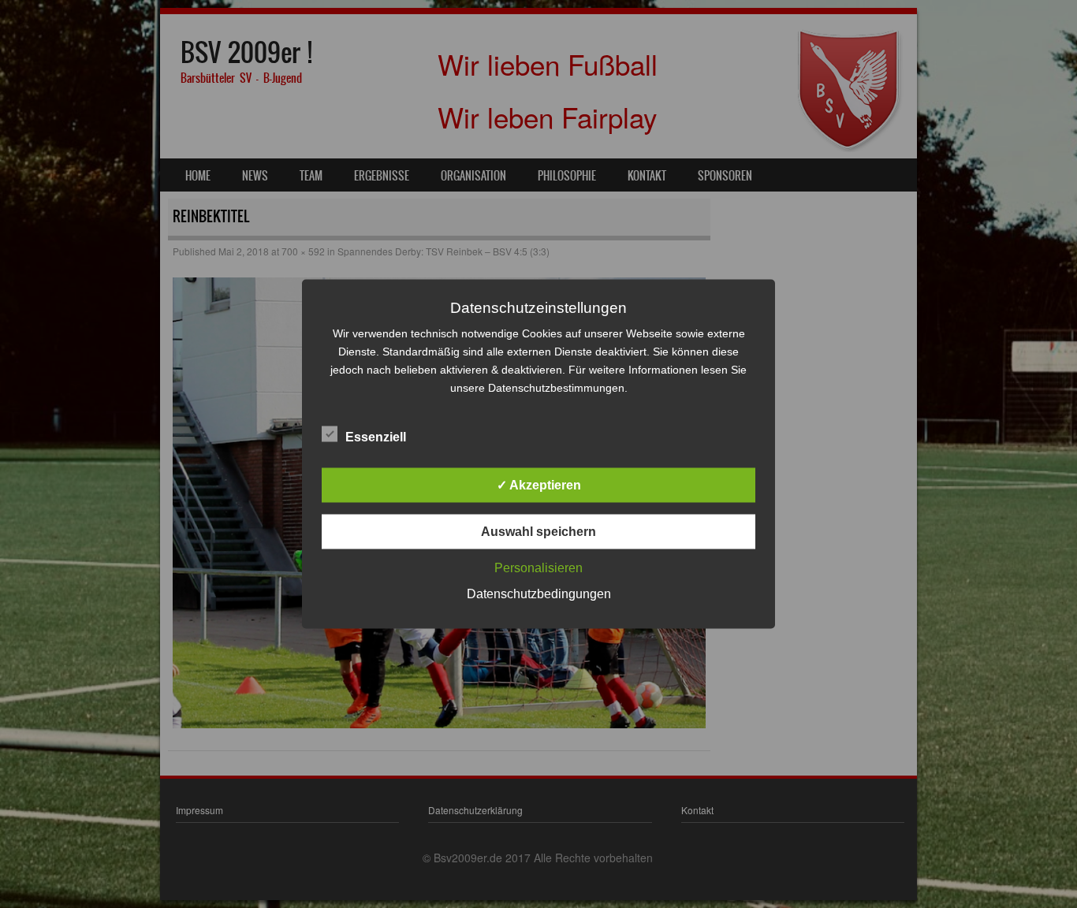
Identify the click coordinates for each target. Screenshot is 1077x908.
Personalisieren (538, 568)
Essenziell (375, 437)
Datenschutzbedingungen (539, 594)
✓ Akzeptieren (539, 485)
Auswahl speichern (538, 531)
